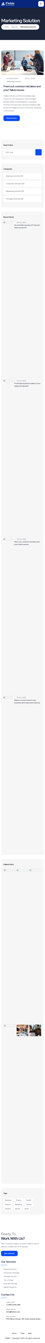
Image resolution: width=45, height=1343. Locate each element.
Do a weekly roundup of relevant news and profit (27, 226)
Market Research (10, 1287)
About (14, 1333)
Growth (28, 1200)
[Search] (38, 152)
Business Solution (13, 176)
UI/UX (26, 1209)
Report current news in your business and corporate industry (27, 701)
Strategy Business (13, 199)
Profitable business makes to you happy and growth (27, 384)
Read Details (12, 118)
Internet (8, 1204)
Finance (18, 1200)
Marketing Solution (14, 81)
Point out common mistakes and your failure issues (27, 543)
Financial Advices (10, 1269)
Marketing (18, 1204)
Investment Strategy (11, 1273)
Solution (8, 1209)
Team (22, 1333)
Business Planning (10, 1284)
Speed (17, 1209)
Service (29, 1204)
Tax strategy (9, 1280)
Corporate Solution (13, 184)
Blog (30, 1333)
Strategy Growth (10, 1276)
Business (8, 1200)
